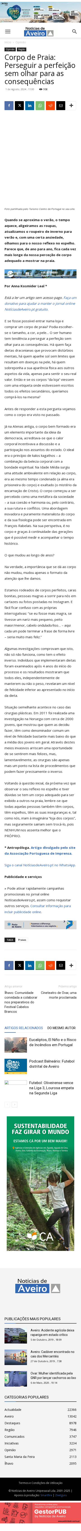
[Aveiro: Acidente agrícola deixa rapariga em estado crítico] (15, 1336)
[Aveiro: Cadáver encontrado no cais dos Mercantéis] (15, 1357)
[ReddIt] (50, 105)
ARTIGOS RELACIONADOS (23, 1028)
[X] (19, 105)
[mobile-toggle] (7, 32)
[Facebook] (9, 105)
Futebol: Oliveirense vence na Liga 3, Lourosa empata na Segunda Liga (51, 1087)
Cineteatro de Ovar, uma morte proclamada (58, 995)
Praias (22, 939)
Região (21, 49)
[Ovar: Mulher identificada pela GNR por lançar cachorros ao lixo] (15, 1379)
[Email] (60, 105)
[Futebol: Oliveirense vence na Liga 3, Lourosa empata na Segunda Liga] (15, 1088)
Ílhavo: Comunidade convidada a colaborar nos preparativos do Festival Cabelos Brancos (20, 1002)
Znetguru (61, 1495)
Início (7, 42)
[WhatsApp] (40, 105)
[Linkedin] (29, 105)
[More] (71, 105)
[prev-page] (7, 1104)
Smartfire (46, 1495)
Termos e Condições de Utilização (41, 1483)
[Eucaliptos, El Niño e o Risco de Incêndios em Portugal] (15, 1045)
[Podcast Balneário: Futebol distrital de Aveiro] (15, 1066)
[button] (74, 32)
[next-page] (14, 1104)
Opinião (21, 42)
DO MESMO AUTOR (61, 1028)
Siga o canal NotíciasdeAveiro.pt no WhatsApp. (40, 865)
